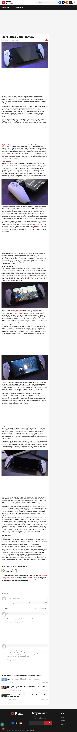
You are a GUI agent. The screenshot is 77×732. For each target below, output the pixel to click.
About (62, 717)
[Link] (26, 603)
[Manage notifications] (3, 729)
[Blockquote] (22, 603)
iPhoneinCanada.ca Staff (15, 690)
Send (48, 723)
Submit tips (19, 7)
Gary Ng (11, 682)
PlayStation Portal (7, 145)
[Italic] (11, 603)
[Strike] (16, 603)
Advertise (63, 720)
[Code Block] (24, 603)
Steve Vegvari (6, 40)
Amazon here (31, 577)
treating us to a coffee (8, 577)
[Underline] (13, 603)
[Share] (46, 40)
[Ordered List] (18, 603)
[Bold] (9, 603)
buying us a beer (42, 575)
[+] (30, 602)
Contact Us (63, 724)
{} (28, 602)
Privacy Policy (30, 730)
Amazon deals (8, 7)
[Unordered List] (20, 603)
